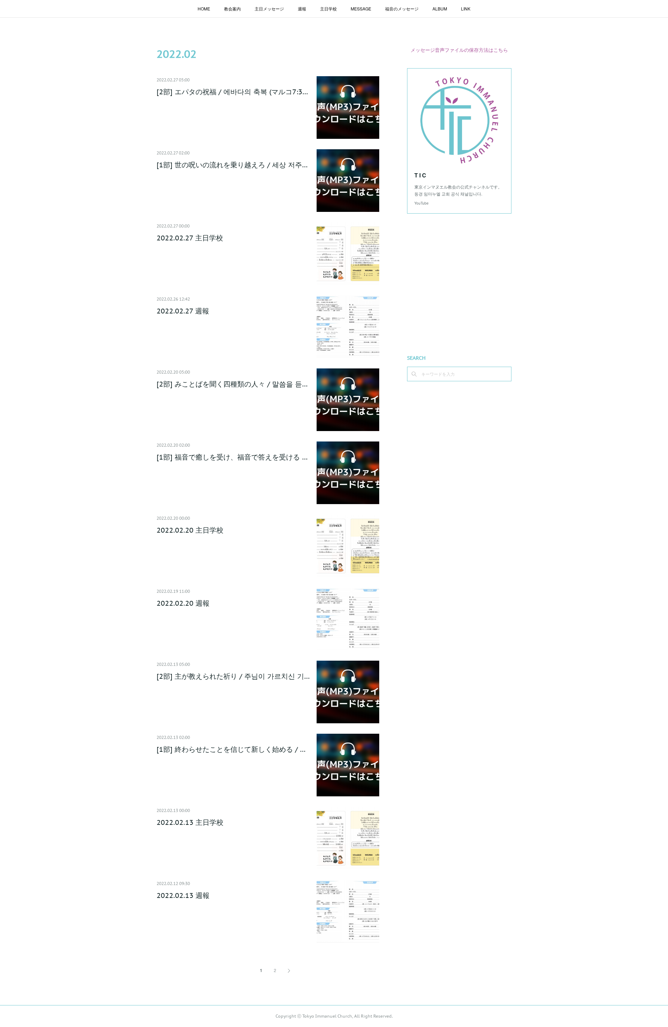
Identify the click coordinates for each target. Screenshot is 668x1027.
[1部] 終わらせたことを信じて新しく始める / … (231, 749)
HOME (204, 8)
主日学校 (328, 8)
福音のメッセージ (402, 8)
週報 (302, 8)
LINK (465, 8)
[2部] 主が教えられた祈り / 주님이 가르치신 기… (233, 676)
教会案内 (232, 8)
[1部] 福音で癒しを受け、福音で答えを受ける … (232, 457)
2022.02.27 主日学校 (190, 237)
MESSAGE (361, 8)
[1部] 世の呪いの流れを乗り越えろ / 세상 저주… (232, 164)
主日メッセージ (269, 8)
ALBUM (439, 8)
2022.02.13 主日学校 (190, 822)
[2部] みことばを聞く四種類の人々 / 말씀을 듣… (232, 384)
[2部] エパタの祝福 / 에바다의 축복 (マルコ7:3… (232, 91)
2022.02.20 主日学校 (190, 530)
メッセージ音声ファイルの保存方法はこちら (459, 49)
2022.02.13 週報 (183, 895)
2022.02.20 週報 (183, 603)
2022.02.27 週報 (183, 311)
